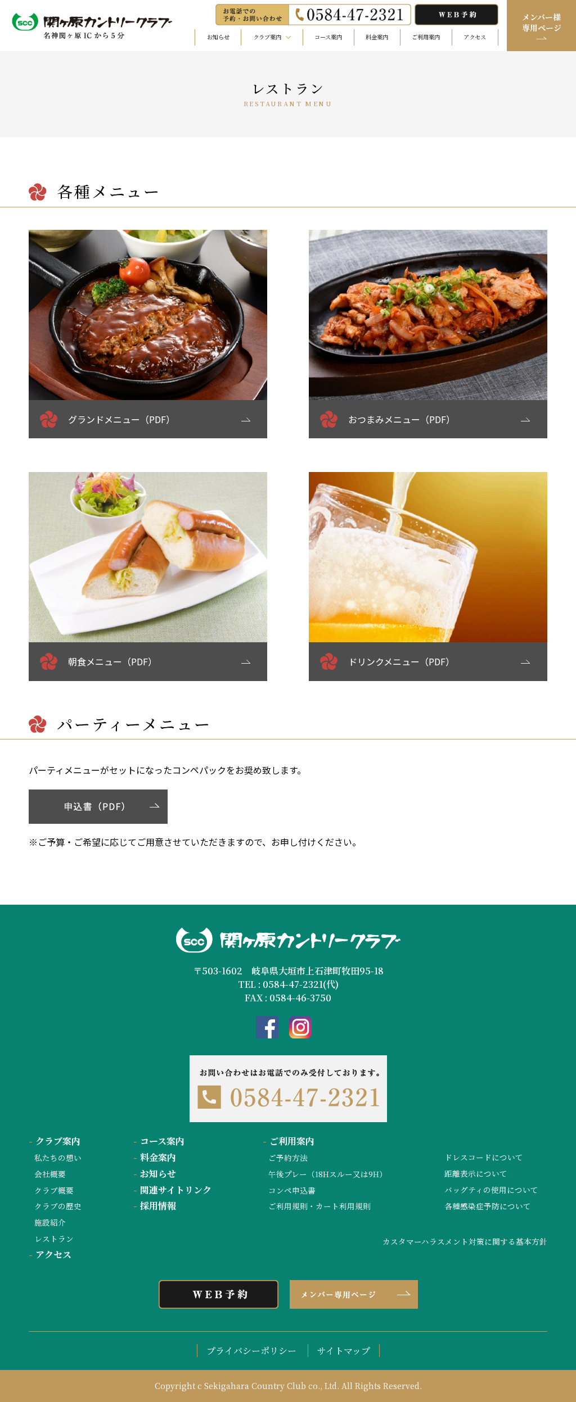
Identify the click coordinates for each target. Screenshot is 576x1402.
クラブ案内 (54, 1141)
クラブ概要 (54, 1190)
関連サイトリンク (172, 1189)
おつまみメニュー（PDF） (401, 419)
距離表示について (475, 1173)
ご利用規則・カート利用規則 (319, 1206)
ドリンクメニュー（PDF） (401, 661)
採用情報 (154, 1205)
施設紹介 (50, 1222)
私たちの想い (58, 1157)
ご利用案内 (426, 37)
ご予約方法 (288, 1157)
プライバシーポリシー (251, 1350)
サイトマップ (343, 1350)
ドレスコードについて (483, 1157)
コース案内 (328, 37)
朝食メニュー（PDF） (112, 661)
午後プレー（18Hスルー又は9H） (327, 1173)
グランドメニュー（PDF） (121, 419)
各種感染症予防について (487, 1206)
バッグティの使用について (491, 1189)
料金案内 (377, 37)
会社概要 (50, 1173)
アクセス (475, 37)
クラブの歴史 (58, 1206)
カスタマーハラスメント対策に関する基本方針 (464, 1241)
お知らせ (218, 37)
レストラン (54, 1238)
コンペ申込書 (292, 1190)
